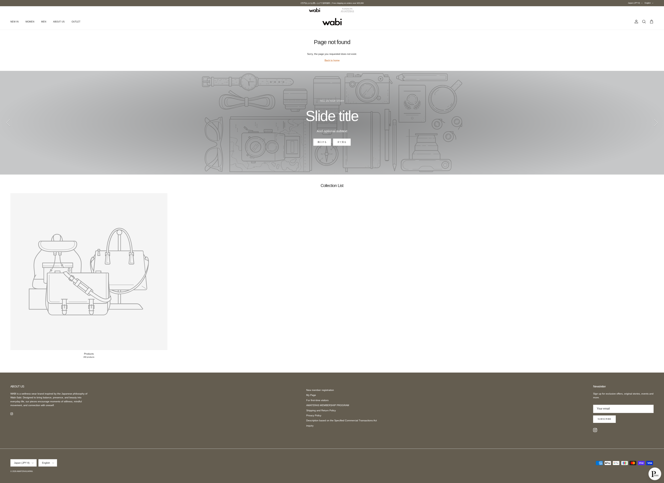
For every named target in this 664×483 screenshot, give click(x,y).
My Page (311, 395)
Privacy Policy (313, 415)
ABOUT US (59, 21)
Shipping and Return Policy (321, 410)
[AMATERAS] (347, 10)
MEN (43, 21)
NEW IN (14, 21)
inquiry (309, 425)
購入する (322, 142)
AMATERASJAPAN (25, 471)
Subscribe (604, 419)
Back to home (332, 60)
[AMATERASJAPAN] (332, 21)
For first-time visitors (317, 400)
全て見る (341, 142)
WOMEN (29, 21)
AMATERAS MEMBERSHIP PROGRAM (327, 405)
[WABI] (314, 10)
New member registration (320, 390)
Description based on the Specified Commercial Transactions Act (341, 420)
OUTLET (76, 21)
